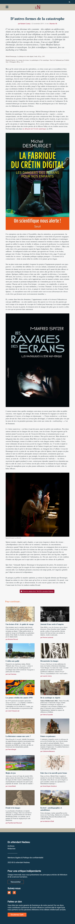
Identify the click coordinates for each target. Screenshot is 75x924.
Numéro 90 (53, 24)
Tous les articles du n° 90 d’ (38, 591)
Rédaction (11, 849)
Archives (11, 846)
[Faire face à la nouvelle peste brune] (54, 762)
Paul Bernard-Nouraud (15, 823)
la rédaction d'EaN (48, 821)
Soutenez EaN (17, 914)
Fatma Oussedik (48, 714)
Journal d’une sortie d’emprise (52, 624)
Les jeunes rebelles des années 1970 (19, 697)
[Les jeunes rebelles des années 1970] (20, 687)
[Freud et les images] (20, 797)
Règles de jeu (11, 773)
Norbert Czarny (25, 24)
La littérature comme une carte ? (18, 736)
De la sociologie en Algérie (50, 697)
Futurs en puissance (47, 736)
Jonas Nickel (12, 786)
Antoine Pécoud (13, 639)
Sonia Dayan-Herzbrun (50, 786)
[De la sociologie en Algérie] (54, 687)
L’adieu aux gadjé (13, 661)
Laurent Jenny (47, 676)
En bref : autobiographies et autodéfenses (51, 808)
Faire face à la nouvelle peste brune (53, 773)
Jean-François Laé (13, 711)
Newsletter (16, 882)
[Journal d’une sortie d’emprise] (54, 614)
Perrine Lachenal (48, 637)
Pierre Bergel (12, 749)
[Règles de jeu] (20, 762)
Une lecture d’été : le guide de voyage (20, 624)
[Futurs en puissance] (54, 726)
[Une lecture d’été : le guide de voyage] (20, 614)
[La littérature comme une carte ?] (20, 726)
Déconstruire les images (49, 661)
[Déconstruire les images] (54, 650)
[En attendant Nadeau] (37, 7)
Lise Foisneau (12, 674)
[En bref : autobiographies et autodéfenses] (54, 797)
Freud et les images (13, 807)
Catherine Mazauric (49, 751)
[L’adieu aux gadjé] (20, 650)
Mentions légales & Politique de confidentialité (25, 858)
